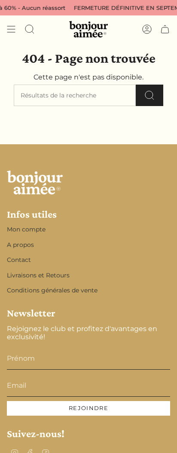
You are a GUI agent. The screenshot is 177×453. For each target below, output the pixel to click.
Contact (19, 260)
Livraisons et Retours (38, 275)
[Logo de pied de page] (35, 182)
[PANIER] (165, 29)
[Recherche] (149, 95)
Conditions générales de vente (52, 290)
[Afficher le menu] (11, 29)
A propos (20, 245)
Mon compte (26, 229)
